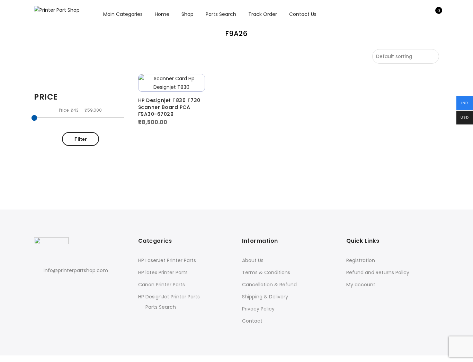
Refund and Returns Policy (377, 272)
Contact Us (302, 14)
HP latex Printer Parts (163, 272)
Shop (187, 14)
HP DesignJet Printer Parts (169, 296)
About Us (253, 260)
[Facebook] (40, 285)
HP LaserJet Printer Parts (167, 260)
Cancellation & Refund (269, 284)
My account (360, 284)
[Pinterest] (66, 285)
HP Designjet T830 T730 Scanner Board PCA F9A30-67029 (169, 107)
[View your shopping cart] (433, 14)
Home (162, 14)
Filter (80, 139)
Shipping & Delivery (265, 296)
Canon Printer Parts (161, 284)
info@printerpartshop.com (76, 270)
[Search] (412, 14)
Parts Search (221, 14)
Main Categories (123, 14)
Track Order (262, 14)
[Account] (423, 14)
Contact (252, 320)
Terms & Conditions (266, 272)
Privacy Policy (258, 308)
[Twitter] (53, 285)
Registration (360, 260)
